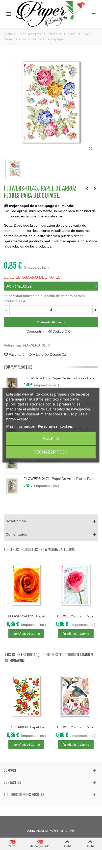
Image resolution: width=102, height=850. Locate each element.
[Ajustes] (93, 13)
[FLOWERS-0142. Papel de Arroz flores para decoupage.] (86, 188)
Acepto (51, 438)
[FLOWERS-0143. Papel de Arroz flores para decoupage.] (90, 148)
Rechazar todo (50, 452)
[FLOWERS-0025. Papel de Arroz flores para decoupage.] (26, 585)
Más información (20, 426)
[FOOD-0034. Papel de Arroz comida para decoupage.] (26, 696)
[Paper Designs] (51, 13)
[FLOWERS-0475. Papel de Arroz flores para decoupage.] (12, 386)
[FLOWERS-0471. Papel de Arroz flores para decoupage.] (12, 486)
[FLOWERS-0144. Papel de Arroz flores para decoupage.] (94, 188)
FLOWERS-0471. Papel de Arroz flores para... (61, 479)
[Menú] (8, 13)
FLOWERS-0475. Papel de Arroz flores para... (61, 378)
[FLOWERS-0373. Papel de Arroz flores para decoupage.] (75, 696)
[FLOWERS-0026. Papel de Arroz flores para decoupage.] (75, 585)
